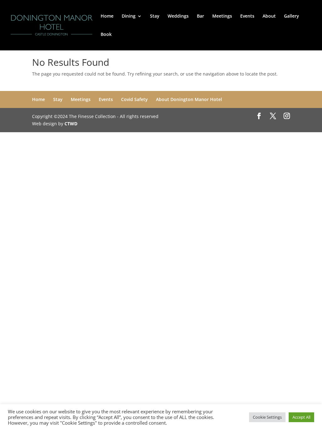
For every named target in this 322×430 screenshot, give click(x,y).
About (269, 16)
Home (107, 16)
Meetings (222, 16)
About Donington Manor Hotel (189, 99)
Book (106, 34)
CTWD (70, 124)
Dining (129, 16)
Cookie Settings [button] (267, 417)
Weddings (178, 16)
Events (247, 16)
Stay (154, 16)
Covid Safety (134, 99)
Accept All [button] (301, 417)
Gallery (291, 16)
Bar (200, 16)
